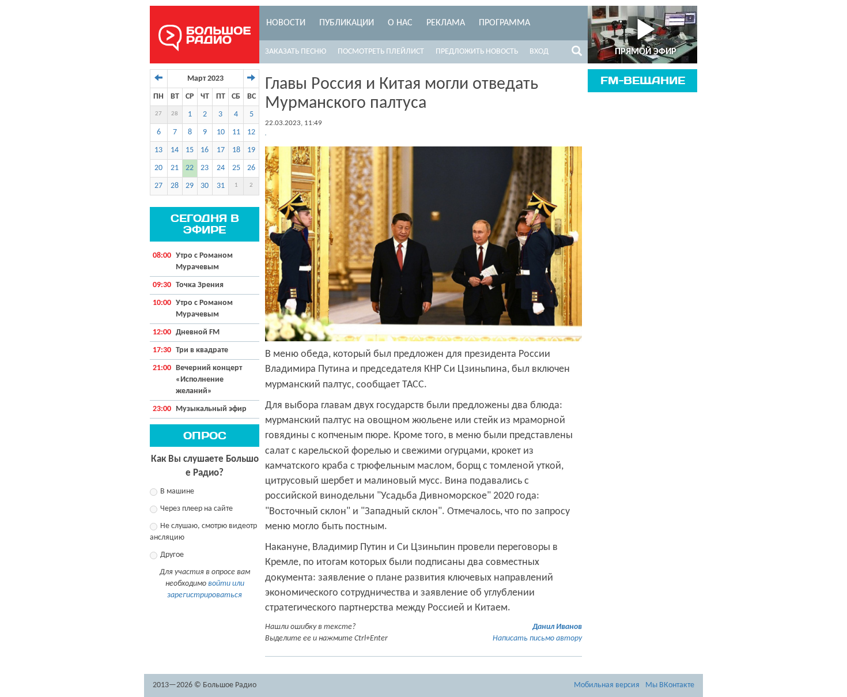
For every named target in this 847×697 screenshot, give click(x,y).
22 (190, 168)
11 (236, 132)
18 (236, 150)
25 (236, 168)
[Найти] (577, 53)
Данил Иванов (557, 627)
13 (158, 150)
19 (251, 150)
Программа (504, 23)
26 (251, 168)
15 (190, 150)
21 (175, 168)
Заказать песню (295, 51)
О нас (400, 23)
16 (205, 150)
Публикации (346, 23)
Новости (285, 23)
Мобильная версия (607, 685)
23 (205, 168)
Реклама (445, 23)
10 (221, 132)
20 (158, 168)
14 (175, 150)
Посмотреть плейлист (381, 51)
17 (221, 150)
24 (221, 168)
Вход (539, 51)
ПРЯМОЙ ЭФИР (645, 51)
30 (205, 186)
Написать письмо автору (537, 638)
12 (251, 132)
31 (221, 186)
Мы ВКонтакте (669, 685)
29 (190, 186)
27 (158, 114)
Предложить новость (477, 51)
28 (174, 114)
